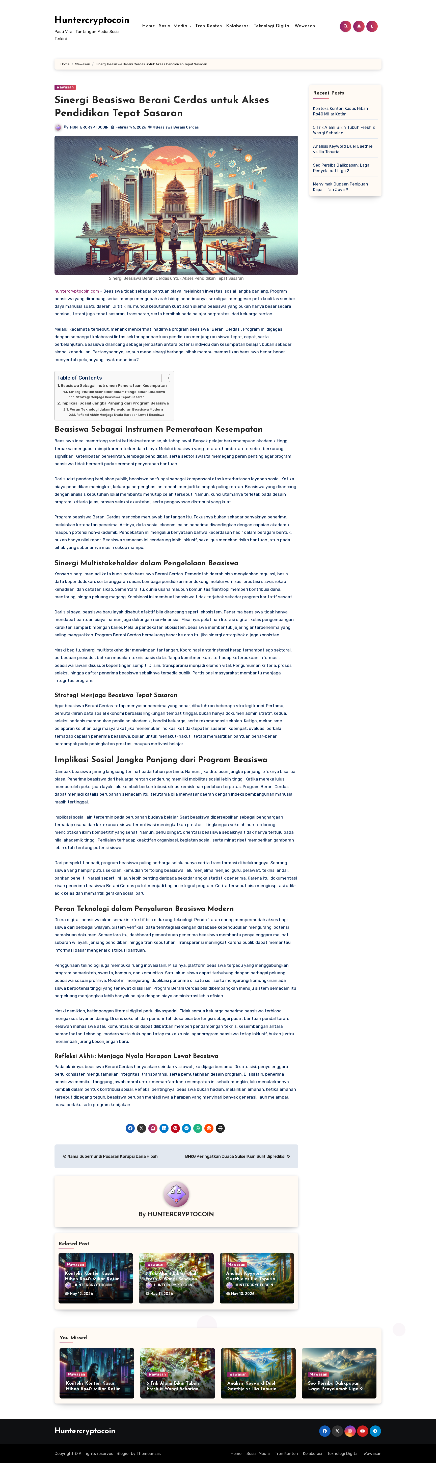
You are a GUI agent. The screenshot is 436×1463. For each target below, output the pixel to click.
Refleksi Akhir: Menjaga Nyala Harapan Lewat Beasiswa (120, 415)
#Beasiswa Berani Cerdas (176, 127)
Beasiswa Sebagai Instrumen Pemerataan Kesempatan (114, 385)
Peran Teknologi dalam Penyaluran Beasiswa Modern (116, 409)
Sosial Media (174, 26)
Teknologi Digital (272, 26)
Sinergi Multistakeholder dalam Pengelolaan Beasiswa (117, 392)
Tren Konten (208, 26)
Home (148, 26)
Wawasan (304, 26)
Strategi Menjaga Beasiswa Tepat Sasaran (110, 397)
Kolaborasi (238, 26)
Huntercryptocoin (91, 20)
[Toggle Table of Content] (163, 378)
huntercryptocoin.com (76, 291)
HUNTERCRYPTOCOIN (89, 127)
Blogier (123, 1453)
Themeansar (148, 1453)
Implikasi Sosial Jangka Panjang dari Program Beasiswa (115, 403)
